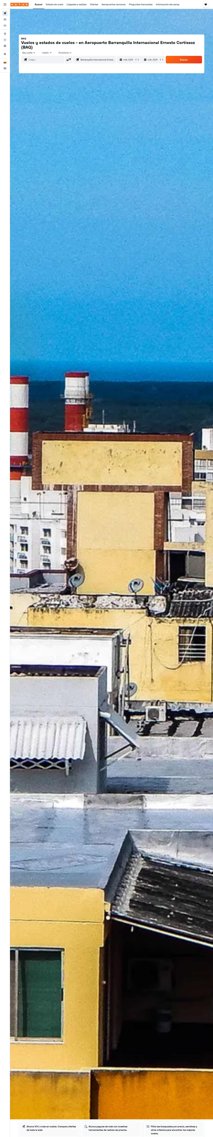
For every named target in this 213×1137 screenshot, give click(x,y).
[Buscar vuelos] (5, 13)
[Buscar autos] (5, 25)
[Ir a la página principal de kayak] (19, 4)
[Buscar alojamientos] (5, 19)
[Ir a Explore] (5, 34)
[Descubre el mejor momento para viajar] (5, 46)
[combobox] (29, 52)
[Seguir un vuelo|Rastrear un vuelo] (5, 40)
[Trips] (5, 54)
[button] (5, 4)
